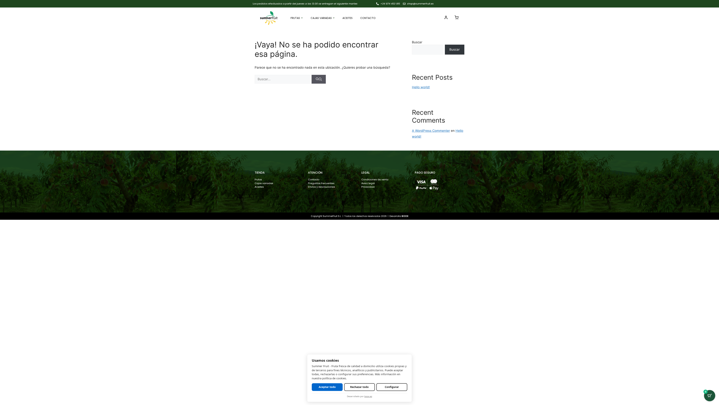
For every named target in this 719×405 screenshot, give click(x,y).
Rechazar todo (359, 387)
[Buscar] (319, 79)
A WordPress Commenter (431, 131)
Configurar (392, 387)
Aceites (347, 18)
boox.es (368, 396)
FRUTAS (295, 18)
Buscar (417, 42)
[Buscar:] (283, 79)
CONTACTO (368, 18)
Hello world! (421, 87)
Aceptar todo (327, 387)
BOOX (405, 216)
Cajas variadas (321, 18)
